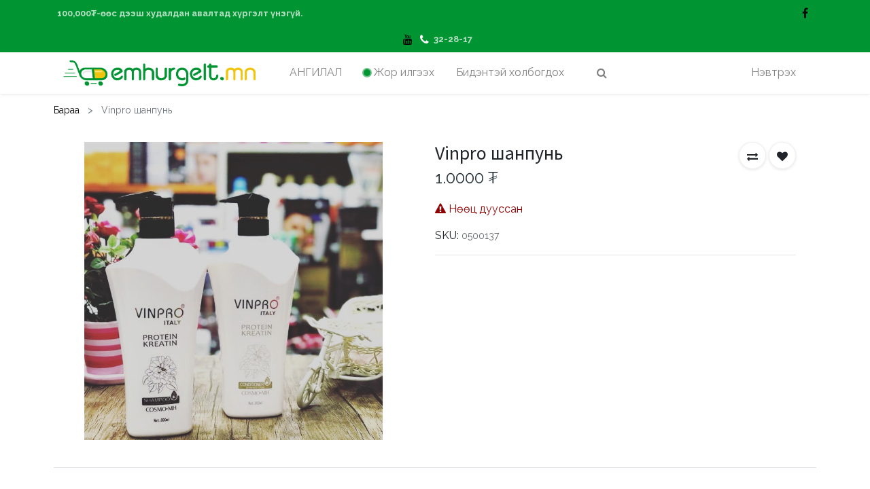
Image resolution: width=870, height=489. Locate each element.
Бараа (67, 110)
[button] (752, 155)
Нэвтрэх (773, 72)
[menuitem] (316, 72)
